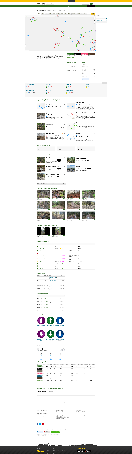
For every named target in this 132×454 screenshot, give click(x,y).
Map (42, 6)
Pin (42, 423)
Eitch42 (38, 298)
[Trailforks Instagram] (39, 448)
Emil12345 (80, 250)
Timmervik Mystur (43, 246)
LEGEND (25, 46)
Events (64, 6)
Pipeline (54, 235)
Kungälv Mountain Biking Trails (42, 410)
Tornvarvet (79, 123)
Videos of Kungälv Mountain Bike (47, 225)
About (48, 448)
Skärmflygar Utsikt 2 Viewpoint (81, 415)
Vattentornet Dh (50, 133)
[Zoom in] (94, 20)
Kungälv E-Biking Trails (40, 411)
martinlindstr (51, 426)
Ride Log (59, 6)
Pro (54, 448)
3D (94, 46)
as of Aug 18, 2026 (73, 70)
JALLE (46, 426)
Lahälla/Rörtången (30, 90)
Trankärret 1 (46, 301)
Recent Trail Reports (43, 241)
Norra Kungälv (69, 90)
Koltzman (38, 307)
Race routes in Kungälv (60, 418)
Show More (66, 402)
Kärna (87, 84)
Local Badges (41, 315)
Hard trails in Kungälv (59, 410)
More (72, 6)
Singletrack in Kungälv (60, 415)
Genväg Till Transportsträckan (45, 255)
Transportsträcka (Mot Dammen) (86, 209)
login (94, 3)
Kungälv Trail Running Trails (41, 416)
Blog (54, 450)
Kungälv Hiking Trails (40, 414)
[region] (60, 33)
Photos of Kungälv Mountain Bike (47, 188)
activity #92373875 (52, 288)
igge (37, 310)
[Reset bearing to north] (94, 23)
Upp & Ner (53, 209)
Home (38, 6)
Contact (48, 452)
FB (37, 423)
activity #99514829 (52, 280)
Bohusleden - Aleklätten (40, 219)
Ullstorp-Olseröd (69, 219)
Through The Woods (55, 198)
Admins (38, 426)
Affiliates (63, 450)
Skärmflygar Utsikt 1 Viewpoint (81, 413)
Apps (69, 6)
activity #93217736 (52, 285)
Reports (54, 6)
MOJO (78, 166)
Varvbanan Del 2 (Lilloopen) (83, 113)
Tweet (40, 423)
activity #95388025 (52, 282)
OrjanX (38, 301)
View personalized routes (59, 183)
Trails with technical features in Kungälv (62, 417)
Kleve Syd (38, 198)
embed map (44, 429)
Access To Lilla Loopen (43, 253)
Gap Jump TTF (78, 410)
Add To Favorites (47, 431)
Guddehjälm (69, 84)
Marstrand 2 (46, 310)
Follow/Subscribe (86, 79)
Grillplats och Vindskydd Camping (81, 411)
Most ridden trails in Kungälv (61, 413)
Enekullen (48, 84)
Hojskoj (38, 209)
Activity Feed (41, 273)
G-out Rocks (49, 124)
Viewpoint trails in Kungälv (60, 416)
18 (69, 170)
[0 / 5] (68, 368)
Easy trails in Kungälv (59, 411)
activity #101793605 (52, 277)
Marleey (39, 425)
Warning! (60, 134)
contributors (46, 425)
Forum (64, 452)
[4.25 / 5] (68, 366)
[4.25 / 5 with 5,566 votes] (93, 64)
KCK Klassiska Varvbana (52, 174)
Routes (50, 6)
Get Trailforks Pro (91, 6)
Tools (58, 450)
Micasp (38, 280)
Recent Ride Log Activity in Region (43, 145)
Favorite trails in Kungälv (60, 412)
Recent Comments (42, 293)
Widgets (54, 452)
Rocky (41, 261)
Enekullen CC (49, 158)
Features (48, 450)
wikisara (59, 426)
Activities (68, 52)
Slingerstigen (49, 114)
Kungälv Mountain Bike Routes (46, 155)
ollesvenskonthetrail (42, 426)
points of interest (65, 429)
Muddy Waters (42, 266)
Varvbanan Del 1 (42, 263)
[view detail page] (106, 17)
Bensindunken (54, 219)
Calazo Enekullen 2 (81, 158)
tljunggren (79, 246)
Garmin (59, 452)
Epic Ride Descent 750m (41, 339)
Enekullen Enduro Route (52, 166)
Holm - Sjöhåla (46, 307)
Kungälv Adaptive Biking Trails (42, 413)
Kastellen (78, 133)
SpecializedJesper (40, 285)
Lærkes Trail (42, 248)
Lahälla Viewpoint (79, 412)
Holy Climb (49, 104)
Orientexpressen (80, 102)
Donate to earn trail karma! (56, 431)
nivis (54, 426)
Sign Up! (59, 448)
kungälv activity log (39, 429)
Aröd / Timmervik (30, 84)
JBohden (62, 426)
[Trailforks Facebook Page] (37, 448)
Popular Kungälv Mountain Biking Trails (49, 100)
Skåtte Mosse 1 (84, 198)
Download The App (81, 448)
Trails (46, 6)
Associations (65, 448)
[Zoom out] (94, 22)
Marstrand (48, 90)
